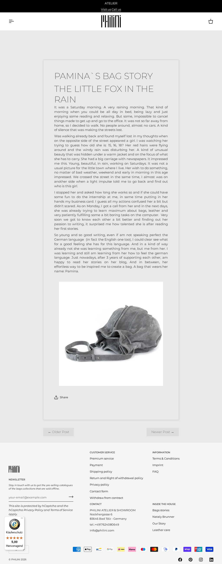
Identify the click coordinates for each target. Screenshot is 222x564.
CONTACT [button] (95, 504)
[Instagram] (201, 560)
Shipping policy (101, 471)
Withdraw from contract (106, 497)
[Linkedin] (211, 560)
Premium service (102, 458)
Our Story (159, 523)
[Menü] (21, 519)
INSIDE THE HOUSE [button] (164, 504)
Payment (96, 465)
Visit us (106, 9)
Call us (116, 9)
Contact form (99, 491)
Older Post (58, 432)
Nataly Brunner (163, 516)
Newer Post (162, 432)
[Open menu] (15, 21)
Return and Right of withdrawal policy (116, 478)
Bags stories (160, 510)
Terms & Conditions (166, 458)
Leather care (161, 530)
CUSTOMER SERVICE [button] (102, 452)
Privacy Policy (33, 510)
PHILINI (15, 559)
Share (64, 397)
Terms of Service (61, 510)
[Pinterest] (191, 560)
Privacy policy (99, 484)
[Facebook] (180, 560)
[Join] (69, 496)
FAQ (155, 471)
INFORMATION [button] (161, 452)
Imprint (157, 465)
